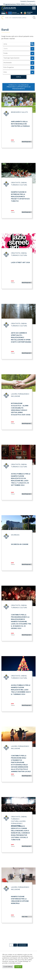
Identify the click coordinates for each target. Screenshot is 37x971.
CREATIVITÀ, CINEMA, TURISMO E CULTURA (19, 819)
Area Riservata (31, 4)
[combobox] (18, 49)
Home (6, 17)
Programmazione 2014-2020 (14, 4)
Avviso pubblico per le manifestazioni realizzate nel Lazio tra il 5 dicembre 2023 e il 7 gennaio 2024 (21, 689)
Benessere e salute (19, 112)
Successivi (22, 945)
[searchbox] (16, 53)
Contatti (23, 1)
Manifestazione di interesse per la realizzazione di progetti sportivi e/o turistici (20, 196)
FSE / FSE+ (25, 916)
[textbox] (18, 48)
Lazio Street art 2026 (20, 262)
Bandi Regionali (26, 141)
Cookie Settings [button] (8, 967)
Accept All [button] (18, 967)
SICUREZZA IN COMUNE (19, 544)
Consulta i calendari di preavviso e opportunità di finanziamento (18, 87)
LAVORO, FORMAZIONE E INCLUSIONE (18, 823)
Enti (10, 17)
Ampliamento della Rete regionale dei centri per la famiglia (20, 124)
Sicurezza (15, 535)
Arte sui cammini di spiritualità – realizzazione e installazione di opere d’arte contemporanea (21, 337)
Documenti (30, 1)
